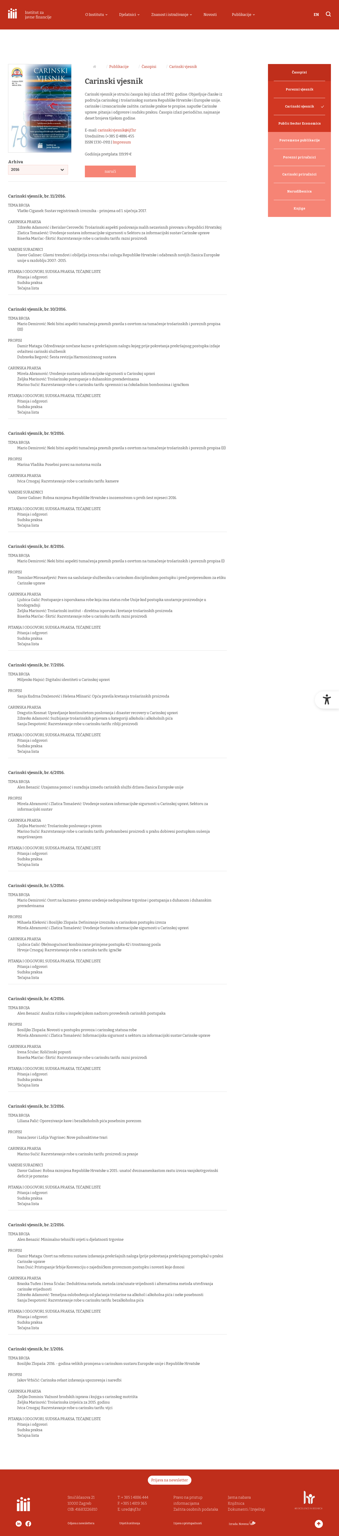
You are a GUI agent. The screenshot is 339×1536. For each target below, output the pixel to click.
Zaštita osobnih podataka (195, 1509)
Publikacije (241, 14)
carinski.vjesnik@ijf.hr (117, 130)
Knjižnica (236, 1503)
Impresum (122, 142)
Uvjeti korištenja (129, 1523)
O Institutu (94, 14)
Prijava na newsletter (169, 1480)
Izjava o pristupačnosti (187, 1523)
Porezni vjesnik (299, 89)
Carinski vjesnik (183, 66)
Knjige (299, 208)
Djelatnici (127, 14)
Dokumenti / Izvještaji (246, 1509)
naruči (110, 171)
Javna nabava (239, 1497)
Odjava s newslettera (81, 1523)
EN (316, 14)
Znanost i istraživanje (169, 14)
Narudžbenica (299, 191)
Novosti (210, 14)
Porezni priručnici (299, 157)
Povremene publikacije (299, 140)
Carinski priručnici (299, 174)
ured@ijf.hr (131, 1509)
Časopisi (149, 66)
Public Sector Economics (299, 124)
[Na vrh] (319, 1524)
